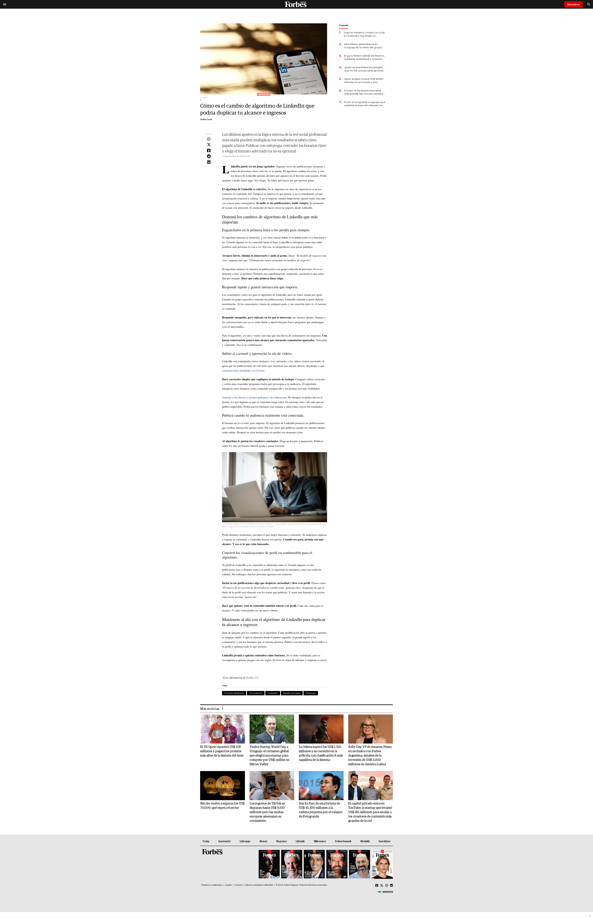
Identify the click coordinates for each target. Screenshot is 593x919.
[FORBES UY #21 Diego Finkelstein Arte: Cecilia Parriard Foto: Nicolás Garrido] (337, 864)
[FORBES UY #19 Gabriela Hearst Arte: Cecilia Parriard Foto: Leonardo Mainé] (382, 864)
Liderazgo (245, 841)
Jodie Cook (206, 119)
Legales (228, 885)
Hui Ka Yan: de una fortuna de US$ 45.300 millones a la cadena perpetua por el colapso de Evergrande (320, 810)
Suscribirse (573, 4)
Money (263, 841)
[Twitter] (208, 145)
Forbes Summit (343, 841)
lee (246, 242)
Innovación (255, 693)
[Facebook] (208, 151)
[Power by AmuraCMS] (385, 891)
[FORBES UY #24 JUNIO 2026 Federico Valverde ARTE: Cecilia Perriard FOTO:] (269, 864)
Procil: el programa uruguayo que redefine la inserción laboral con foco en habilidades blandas (364, 104)
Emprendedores (234, 693)
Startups (311, 693)
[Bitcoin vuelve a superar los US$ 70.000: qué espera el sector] (222, 785)
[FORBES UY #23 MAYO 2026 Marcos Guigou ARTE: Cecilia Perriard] (291, 864)
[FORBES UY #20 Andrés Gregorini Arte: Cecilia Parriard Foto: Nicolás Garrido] (359, 864)
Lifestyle (300, 841)
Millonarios (320, 841)
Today (206, 841)
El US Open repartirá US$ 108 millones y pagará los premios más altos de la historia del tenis (222, 751)
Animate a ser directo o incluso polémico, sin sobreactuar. (254, 397)
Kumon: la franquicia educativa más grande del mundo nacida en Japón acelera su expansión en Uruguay (364, 92)
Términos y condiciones (211, 885)
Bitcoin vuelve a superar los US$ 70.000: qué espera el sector (222, 805)
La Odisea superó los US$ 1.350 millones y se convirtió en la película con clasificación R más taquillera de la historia (321, 753)
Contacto (239, 885)
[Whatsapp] (208, 139)
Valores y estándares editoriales (259, 885)
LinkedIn (273, 693)
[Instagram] (386, 885)
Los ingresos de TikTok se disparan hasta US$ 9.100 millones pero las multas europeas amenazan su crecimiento (267, 812)
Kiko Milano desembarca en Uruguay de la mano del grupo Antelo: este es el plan (363, 46)
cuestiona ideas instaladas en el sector (243, 370)
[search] (588, 4)
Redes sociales (291, 693)
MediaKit (365, 841)
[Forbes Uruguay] (296, 4)
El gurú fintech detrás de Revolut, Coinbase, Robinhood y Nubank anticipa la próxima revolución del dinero (364, 57)
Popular (343, 25)
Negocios (281, 841)
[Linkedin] (208, 162)
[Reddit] (208, 156)
